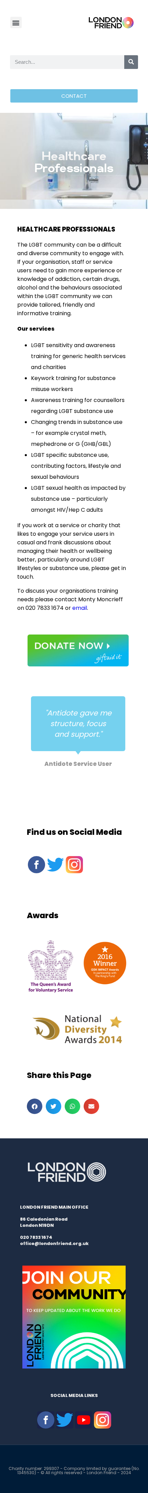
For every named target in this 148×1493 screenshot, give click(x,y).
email (79, 608)
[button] (16, 22)
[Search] (131, 62)
